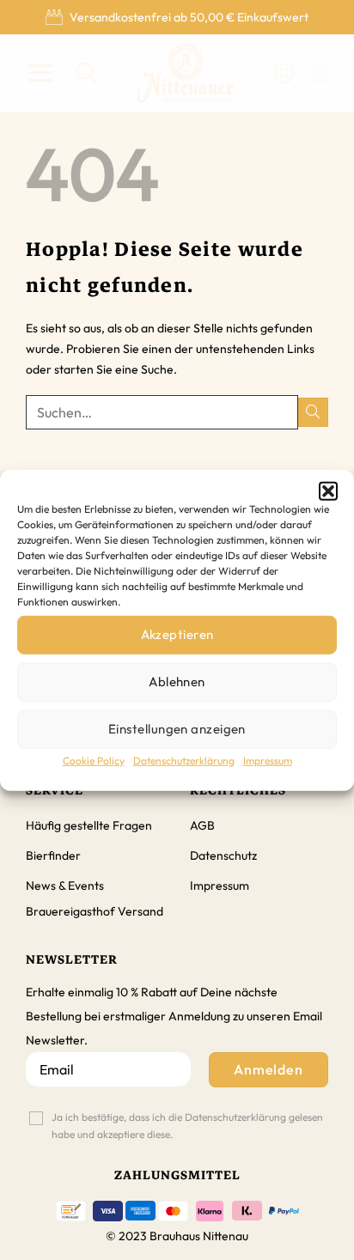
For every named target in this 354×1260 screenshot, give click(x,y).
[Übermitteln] (313, 413)
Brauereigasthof (70, 911)
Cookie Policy (94, 759)
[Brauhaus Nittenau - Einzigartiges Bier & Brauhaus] (186, 73)
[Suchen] (87, 73)
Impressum (267, 759)
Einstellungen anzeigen (177, 729)
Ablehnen (177, 681)
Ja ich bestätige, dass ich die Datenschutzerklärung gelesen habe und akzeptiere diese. (187, 1126)
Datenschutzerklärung (184, 759)
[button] (328, 490)
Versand (140, 911)
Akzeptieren (177, 634)
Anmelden (269, 1069)
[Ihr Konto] (284, 73)
